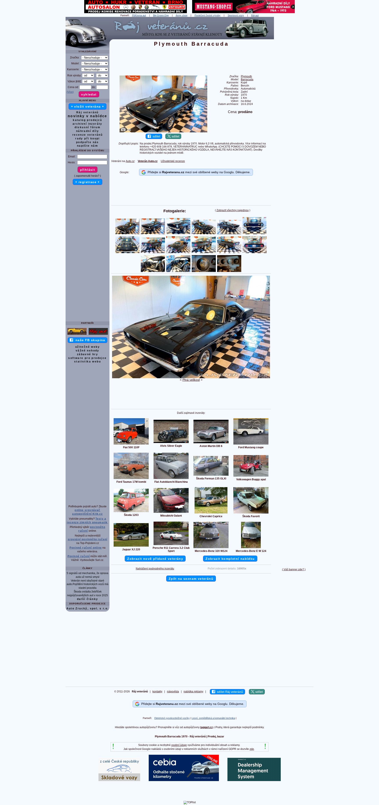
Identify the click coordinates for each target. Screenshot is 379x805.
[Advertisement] (293, 83)
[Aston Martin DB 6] (211, 443)
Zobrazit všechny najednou (232, 210)
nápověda (173, 691)
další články (87, 599)
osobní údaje (179, 745)
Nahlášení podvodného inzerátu (155, 568)
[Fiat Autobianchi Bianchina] (171, 478)
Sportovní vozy (236, 15)
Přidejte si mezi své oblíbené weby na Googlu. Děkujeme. (198, 172)
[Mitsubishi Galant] (171, 512)
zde (252, 749)
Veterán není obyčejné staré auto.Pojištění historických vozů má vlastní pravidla (87, 584)
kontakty (157, 691)
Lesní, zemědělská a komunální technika (213, 718)
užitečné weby (87, 346)
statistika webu (87, 361)
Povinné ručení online (86, 547)
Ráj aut (255, 15)
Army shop (181, 15)
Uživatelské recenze (173, 161)
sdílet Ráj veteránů (229, 691)
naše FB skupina (89, 340)
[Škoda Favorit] (251, 513)
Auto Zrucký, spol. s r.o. (87, 608)
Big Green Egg (161, 15)
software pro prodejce (87, 358)
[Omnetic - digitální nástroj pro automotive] (254, 780)
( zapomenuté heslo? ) (87, 175)
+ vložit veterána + (87, 106)
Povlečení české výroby (207, 15)
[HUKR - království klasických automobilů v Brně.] (135, 12)
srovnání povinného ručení (87, 539)
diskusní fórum (88, 127)
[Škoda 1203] (131, 511)
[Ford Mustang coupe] (251, 444)
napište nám (87, 145)
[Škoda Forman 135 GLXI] (211, 475)
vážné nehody (87, 350)
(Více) (70, 92)
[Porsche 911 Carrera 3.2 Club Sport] (171, 544)
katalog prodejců (87, 120)
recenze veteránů (87, 134)
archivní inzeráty (87, 123)
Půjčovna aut (139, 15)
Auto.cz (130, 161)
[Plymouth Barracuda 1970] (191, 377)
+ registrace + (87, 182)
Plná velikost (191, 380)
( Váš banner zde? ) (294, 569)
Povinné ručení (79, 556)
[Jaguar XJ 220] (131, 546)
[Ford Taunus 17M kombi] (131, 478)
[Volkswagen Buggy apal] (251, 476)
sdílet (155, 136)
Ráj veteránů (87, 112)
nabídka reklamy (193, 691)
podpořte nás (87, 142)
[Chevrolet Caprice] (211, 513)
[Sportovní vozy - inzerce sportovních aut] (77, 334)
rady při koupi (87, 138)
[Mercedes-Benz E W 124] (250, 547)
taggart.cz (206, 727)
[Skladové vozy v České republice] (119, 780)
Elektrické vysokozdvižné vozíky (172, 718)
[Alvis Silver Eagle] (171, 442)
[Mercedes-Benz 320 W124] (211, 547)
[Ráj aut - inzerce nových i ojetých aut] (98, 334)
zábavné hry (87, 354)
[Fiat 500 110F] (131, 444)
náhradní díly (87, 131)
